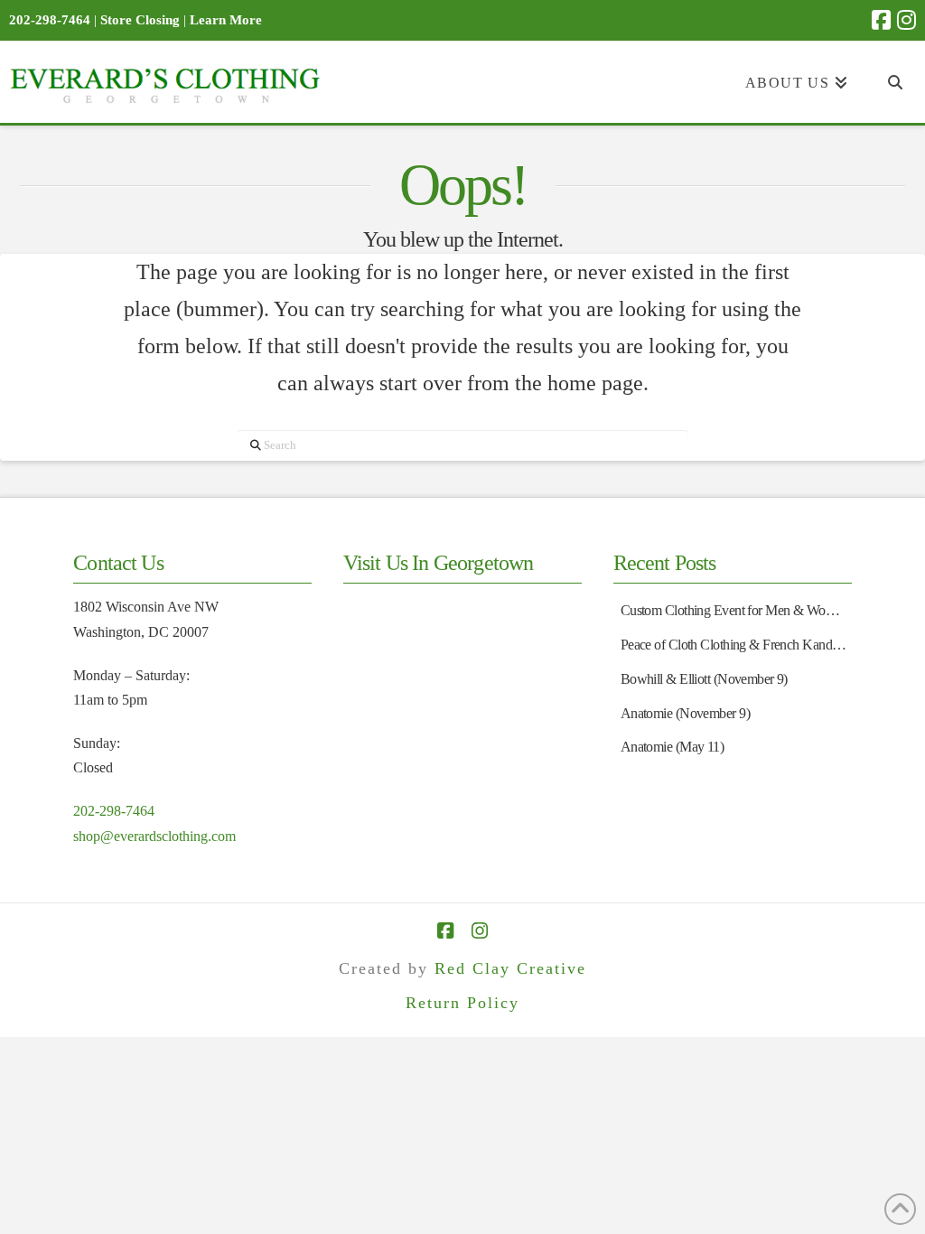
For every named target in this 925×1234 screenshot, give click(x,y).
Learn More (226, 20)
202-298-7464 (113, 810)
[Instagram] (906, 20)
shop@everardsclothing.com (154, 836)
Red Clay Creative (510, 968)
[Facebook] (881, 20)
